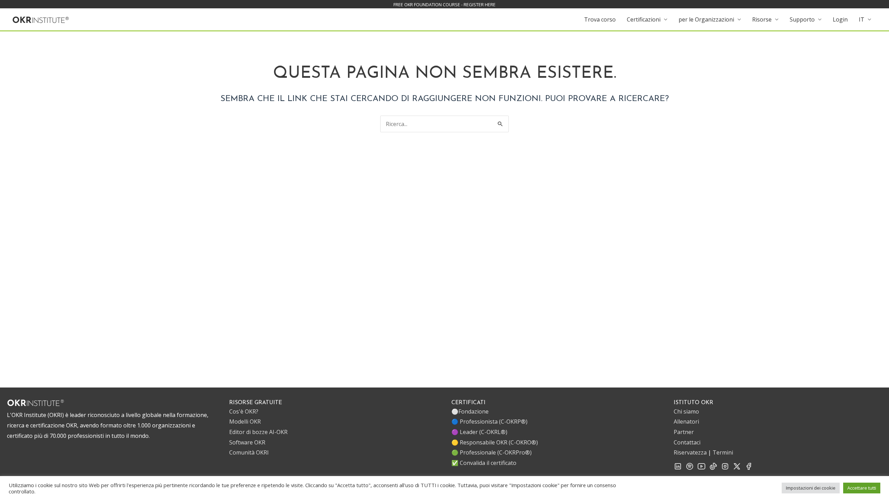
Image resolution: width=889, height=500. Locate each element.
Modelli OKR (245, 421)
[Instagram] (725, 468)
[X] (737, 468)
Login (840, 19)
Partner (684, 432)
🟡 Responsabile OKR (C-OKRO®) (494, 442)
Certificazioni (643, 19)
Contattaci (687, 442)
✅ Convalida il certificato (483, 463)
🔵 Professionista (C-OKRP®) (489, 421)
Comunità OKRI (249, 452)
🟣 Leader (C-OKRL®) (479, 432)
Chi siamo (686, 411)
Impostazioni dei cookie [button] (811, 488)
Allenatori (686, 421)
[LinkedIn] (678, 468)
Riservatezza (690, 452)
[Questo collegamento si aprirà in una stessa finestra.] (40, 19)
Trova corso (600, 19)
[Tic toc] (713, 468)
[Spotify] (690, 468)
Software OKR (247, 442)
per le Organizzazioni (706, 19)
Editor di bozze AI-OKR (258, 432)
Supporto (802, 19)
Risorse (762, 19)
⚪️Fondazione (470, 411)
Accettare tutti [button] (861, 488)
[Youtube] (701, 468)
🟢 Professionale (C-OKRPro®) (491, 452)
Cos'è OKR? (243, 411)
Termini (723, 452)
